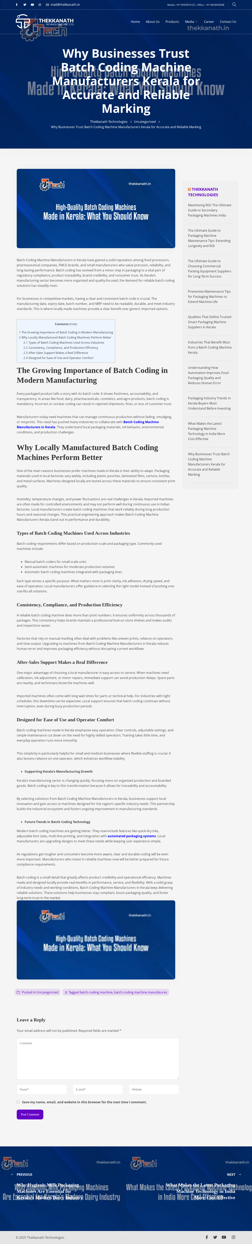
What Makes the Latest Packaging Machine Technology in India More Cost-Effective (206, 431)
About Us (153, 21)
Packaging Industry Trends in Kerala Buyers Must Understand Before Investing (209, 403)
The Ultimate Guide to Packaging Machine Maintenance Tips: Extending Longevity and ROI (209, 238)
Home (135, 21)
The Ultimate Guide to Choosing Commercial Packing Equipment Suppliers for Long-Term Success (209, 268)
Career (209, 21)
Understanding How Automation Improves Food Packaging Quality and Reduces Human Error (208, 375)
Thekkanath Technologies (203, 192)
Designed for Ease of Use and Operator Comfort (58, 358)
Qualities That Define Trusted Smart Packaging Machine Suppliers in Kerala (209, 322)
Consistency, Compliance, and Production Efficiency (60, 348)
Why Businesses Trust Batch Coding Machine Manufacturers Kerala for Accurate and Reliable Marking (209, 464)
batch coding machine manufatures (140, 992)
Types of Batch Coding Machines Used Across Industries (63, 342)
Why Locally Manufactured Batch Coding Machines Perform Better (65, 337)
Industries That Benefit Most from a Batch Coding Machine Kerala (210, 347)
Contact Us (228, 21)
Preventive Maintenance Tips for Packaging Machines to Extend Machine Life (209, 296)
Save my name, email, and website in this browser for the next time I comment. (84, 1102)
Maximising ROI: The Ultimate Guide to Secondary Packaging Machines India (209, 210)
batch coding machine (96, 992)
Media (189, 21)
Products (172, 21)
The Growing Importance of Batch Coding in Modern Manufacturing (66, 332)
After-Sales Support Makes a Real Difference (55, 353)
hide (73, 324)
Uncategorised (47, 992)
